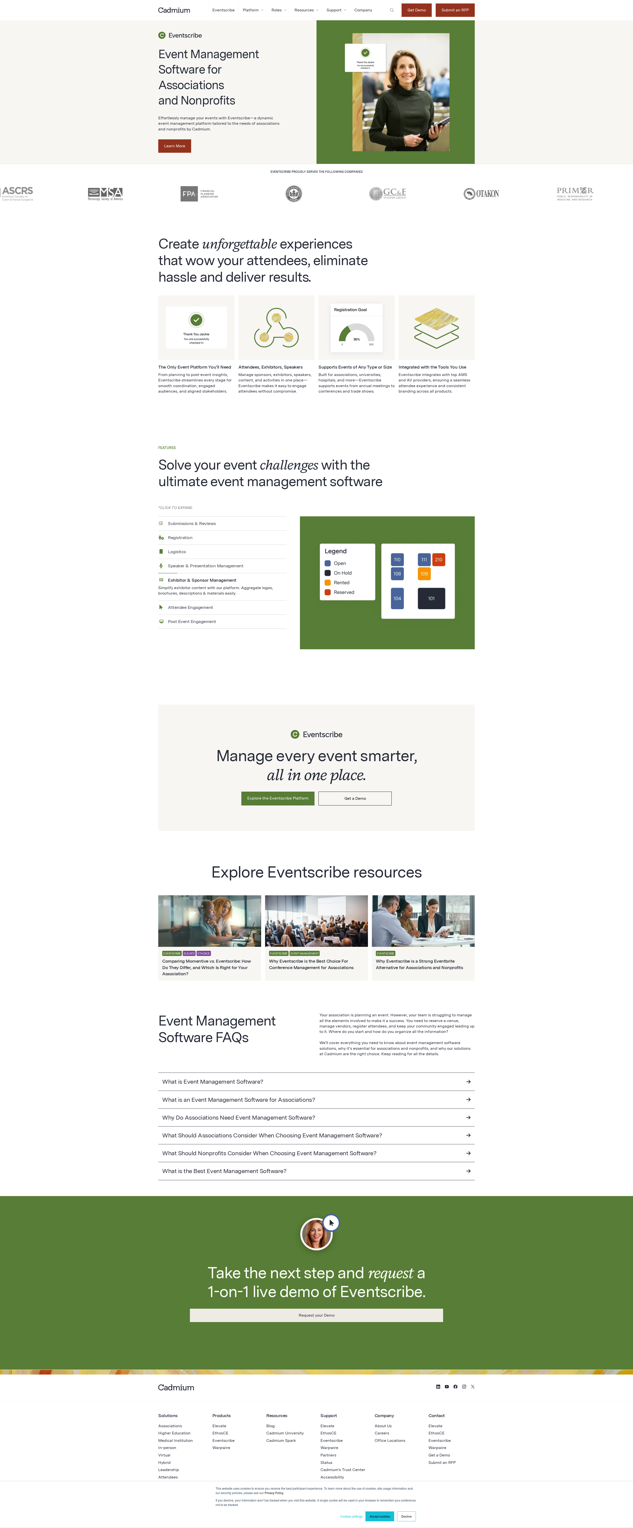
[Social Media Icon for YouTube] (447, 1387)
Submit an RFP (455, 10)
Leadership (168, 1469)
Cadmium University (285, 1433)
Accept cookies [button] (380, 1516)
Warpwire (221, 1447)
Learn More (174, 146)
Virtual (164, 1455)
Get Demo (416, 10)
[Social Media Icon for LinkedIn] (438, 1387)
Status (326, 1462)
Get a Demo (355, 798)
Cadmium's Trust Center (342, 1469)
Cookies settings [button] (351, 1516)
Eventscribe (223, 1440)
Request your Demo (317, 1315)
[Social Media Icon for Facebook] (455, 1387)
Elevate (219, 1426)
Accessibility (332, 1477)
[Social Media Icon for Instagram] (464, 1387)
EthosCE (220, 1433)
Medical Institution (175, 1440)
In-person (167, 1447)
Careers (382, 1433)
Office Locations (390, 1440)
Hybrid (164, 1462)
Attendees (168, 1477)
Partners (328, 1455)
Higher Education (174, 1433)
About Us (383, 1426)
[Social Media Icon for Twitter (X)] (473, 1387)
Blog (270, 1426)
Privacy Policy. (274, 1493)
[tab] (222, 523)
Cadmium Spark (281, 1440)
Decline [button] (406, 1516)
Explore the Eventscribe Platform (278, 798)
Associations (170, 1426)
